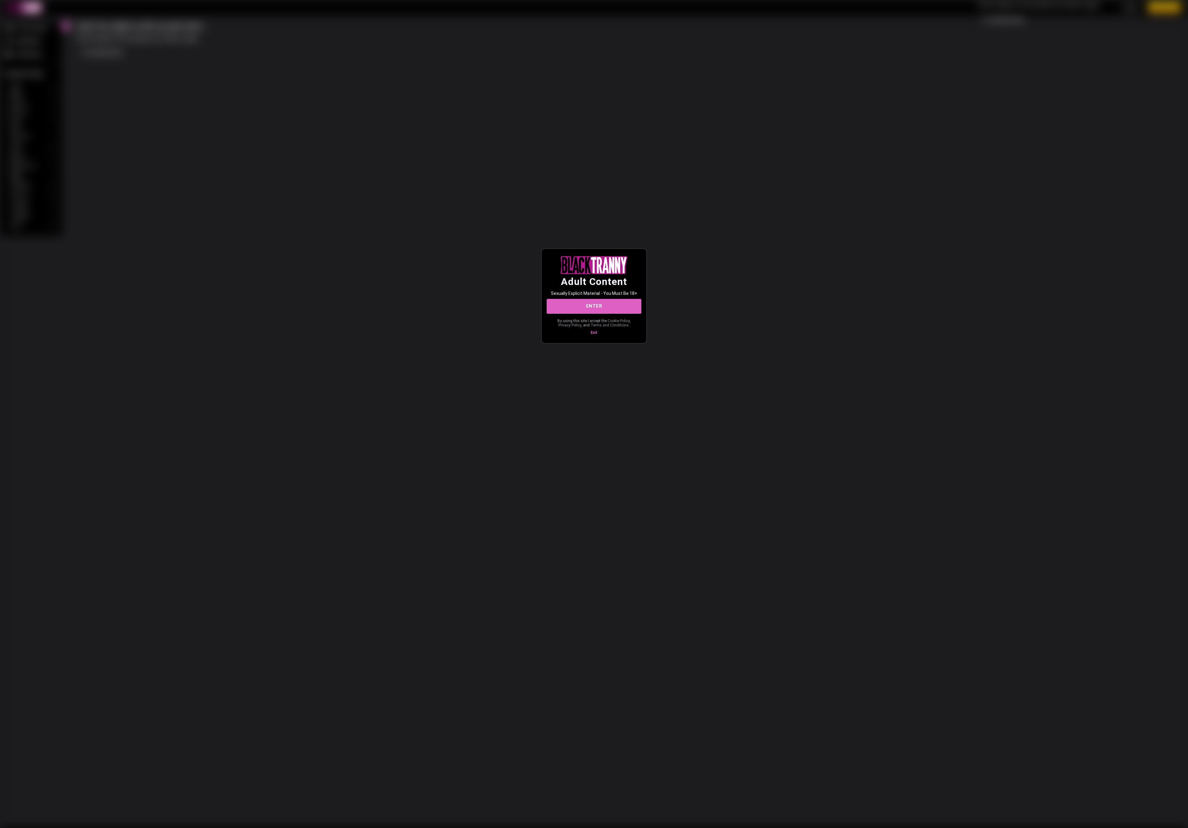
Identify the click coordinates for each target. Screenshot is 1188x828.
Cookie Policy (619, 321)
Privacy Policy (569, 325)
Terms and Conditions (610, 325)
